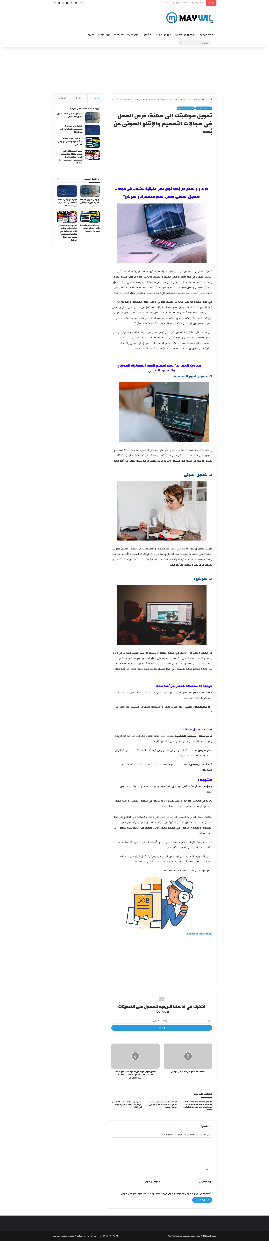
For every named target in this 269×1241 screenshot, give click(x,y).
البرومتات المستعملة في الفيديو (84, 108)
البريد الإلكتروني (205, 1181)
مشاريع (147, 34)
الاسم (209, 1169)
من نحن (86, 1236)
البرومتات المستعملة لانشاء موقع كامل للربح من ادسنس (182, 2)
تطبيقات (120, 34)
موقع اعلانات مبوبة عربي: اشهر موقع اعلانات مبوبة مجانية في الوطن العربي (162, 1104)
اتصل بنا (91, 34)
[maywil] (190, 18)
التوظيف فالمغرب (179, 99)
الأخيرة (79, 98)
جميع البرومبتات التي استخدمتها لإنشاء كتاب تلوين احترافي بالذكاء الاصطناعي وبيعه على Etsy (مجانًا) (71, 157)
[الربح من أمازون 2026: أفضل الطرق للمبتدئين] (92, 117)
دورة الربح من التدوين (186, 34)
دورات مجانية (104, 34)
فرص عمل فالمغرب (185, 108)
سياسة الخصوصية (60, 1236)
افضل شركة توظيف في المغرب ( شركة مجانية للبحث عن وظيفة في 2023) (127, 1104)
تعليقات (62, 98)
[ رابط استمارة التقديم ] (198, 933)
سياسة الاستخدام (75, 1236)
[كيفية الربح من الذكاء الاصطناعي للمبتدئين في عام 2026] (92, 130)
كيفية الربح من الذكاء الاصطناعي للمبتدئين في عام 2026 (71, 129)
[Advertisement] (106, 15)
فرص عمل (133, 34)
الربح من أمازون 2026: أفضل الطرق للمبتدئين (70, 115)
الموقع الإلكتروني (152, 1181)
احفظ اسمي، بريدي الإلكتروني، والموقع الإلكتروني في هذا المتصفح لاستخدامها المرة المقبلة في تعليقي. (165, 1193)
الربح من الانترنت (163, 34)
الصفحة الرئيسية (207, 34)
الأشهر (96, 98)
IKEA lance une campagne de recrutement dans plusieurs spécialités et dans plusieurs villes (197, 1106)
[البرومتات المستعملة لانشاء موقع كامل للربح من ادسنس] (92, 142)
